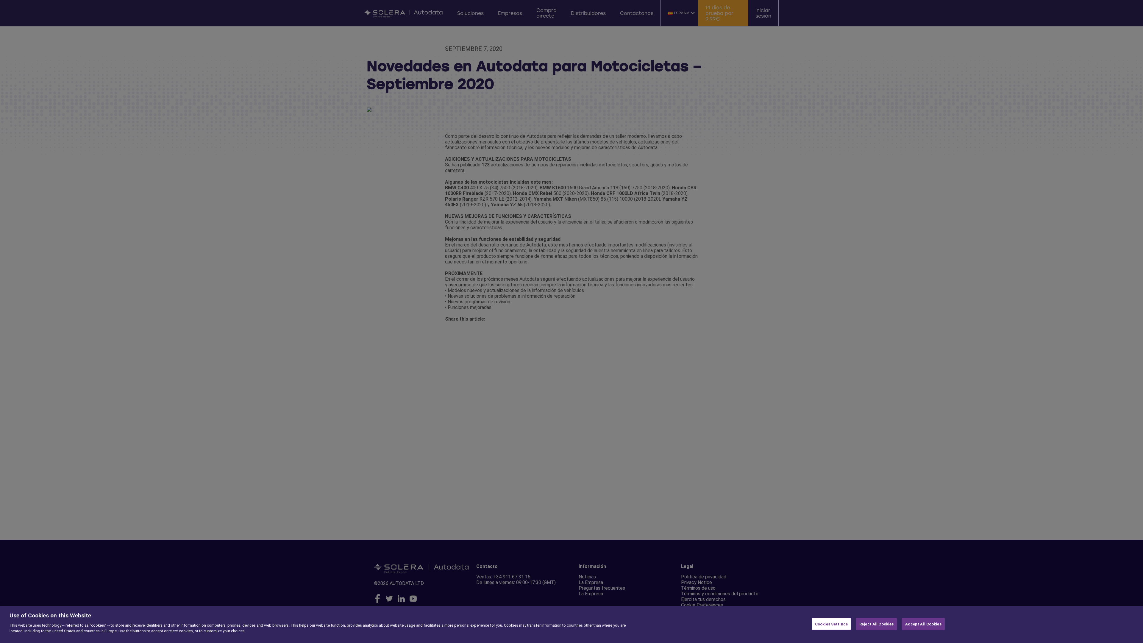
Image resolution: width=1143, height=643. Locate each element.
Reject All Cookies (876, 624)
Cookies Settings (831, 624)
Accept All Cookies (923, 624)
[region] (571, 624)
